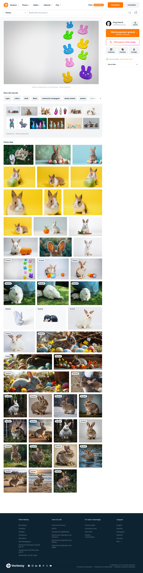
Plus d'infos (112, 64)
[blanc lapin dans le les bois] (15, 405)
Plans (90, 5)
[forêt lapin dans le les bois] (40, 456)
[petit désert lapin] (40, 430)
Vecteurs (13, 5)
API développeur (25, 541)
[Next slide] (98, 98)
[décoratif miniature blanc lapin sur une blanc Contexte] (19, 318)
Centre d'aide (90, 525)
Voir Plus (91, 123)
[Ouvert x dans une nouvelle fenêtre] (47, 566)
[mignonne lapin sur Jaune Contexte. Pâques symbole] (19, 177)
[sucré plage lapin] (40, 481)
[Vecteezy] (6, 5)
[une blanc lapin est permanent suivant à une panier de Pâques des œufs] (18, 155)
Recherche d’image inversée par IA (29, 546)
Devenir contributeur (90, 536)
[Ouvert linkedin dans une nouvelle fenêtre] (36, 566)
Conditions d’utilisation (84, 567)
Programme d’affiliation (60, 532)
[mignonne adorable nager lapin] (90, 456)
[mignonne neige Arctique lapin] (65, 405)
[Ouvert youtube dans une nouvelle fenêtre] (51, 566)
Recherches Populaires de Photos (61, 541)
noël (26, 98)
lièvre (17, 98)
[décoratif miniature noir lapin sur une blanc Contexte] (51, 318)
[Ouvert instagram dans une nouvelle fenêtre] (32, 566)
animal (83, 98)
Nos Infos (88, 532)
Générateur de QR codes (28, 555)
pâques (93, 98)
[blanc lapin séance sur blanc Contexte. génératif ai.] (87, 247)
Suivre (135, 25)
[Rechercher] (129, 12)
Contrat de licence (59, 525)
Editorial (47, 5)
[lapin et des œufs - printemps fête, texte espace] (87, 155)
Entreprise (23, 535)
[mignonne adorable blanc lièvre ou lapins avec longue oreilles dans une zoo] (19, 293)
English (119, 525)
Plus (57, 5)
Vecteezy (22, 528)
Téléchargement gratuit (123, 33)
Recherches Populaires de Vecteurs (61, 536)
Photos (25, 5)
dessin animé (70, 98)
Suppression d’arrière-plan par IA (29, 551)
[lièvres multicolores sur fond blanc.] (19, 269)
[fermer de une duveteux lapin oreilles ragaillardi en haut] (56, 247)
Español (120, 528)
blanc (35, 98)
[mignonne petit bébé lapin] (15, 430)
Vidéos (35, 5)
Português (120, 532)
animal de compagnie (51, 98)
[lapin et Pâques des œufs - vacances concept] (53, 155)
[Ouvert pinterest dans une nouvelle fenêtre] (40, 566)
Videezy (21, 532)
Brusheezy (23, 525)
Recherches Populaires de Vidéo (61, 546)
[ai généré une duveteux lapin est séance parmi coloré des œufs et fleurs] (69, 341)
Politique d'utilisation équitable (124, 567)
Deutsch (120, 535)
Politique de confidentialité (103, 567)
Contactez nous (91, 528)
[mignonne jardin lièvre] (90, 405)
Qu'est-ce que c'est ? (126, 59)
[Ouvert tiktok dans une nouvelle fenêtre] (43, 566)
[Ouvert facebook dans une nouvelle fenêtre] (29, 566)
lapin (7, 98)
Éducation (22, 538)
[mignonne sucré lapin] (40, 405)
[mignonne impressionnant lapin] (65, 456)
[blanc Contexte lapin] (90, 430)
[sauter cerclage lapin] (15, 456)
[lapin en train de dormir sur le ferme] (86, 381)
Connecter (132, 5)
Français (120, 538)
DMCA (54, 528)
